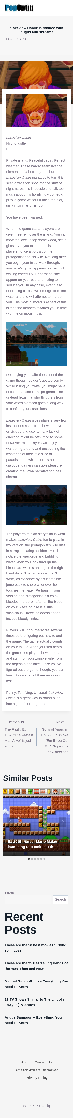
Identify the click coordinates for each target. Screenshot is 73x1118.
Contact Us (43, 1062)
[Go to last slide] (10, 822)
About (25, 1062)
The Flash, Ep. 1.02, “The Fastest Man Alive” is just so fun (19, 734)
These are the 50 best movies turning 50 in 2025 (35, 948)
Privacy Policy (36, 1078)
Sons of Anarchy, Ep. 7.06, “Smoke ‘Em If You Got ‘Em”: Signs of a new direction (54, 737)
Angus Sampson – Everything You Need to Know (33, 1020)
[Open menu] (64, 8)
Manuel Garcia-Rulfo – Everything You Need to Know (36, 984)
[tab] (29, 859)
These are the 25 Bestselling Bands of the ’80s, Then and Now (36, 966)
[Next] (62, 822)
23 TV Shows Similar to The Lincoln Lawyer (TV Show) (34, 1002)
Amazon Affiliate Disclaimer (36, 1070)
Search (9, 892)
